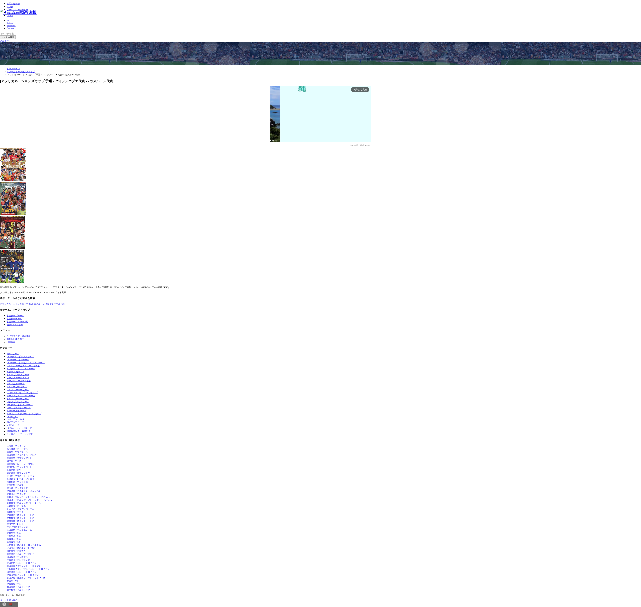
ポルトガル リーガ (16, 383)
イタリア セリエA (15, 371)
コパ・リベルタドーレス (19, 407)
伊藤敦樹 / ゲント (15, 584)
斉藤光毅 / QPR (14, 470)
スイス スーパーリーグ (18, 389)
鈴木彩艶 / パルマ (15, 485)
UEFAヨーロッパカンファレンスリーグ (26, 362)
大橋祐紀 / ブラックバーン (19, 467)
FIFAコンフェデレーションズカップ (24, 413)
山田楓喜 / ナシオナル (17, 557)
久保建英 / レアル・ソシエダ (20, 479)
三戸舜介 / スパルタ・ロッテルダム (24, 545)
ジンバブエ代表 (57, 304)
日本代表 (11, 342)
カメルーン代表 (41, 304)
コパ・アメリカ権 (15, 419)
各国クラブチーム (15, 315)
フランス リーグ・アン (18, 377)
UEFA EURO (12, 416)
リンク (10, 6)
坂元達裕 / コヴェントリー (19, 473)
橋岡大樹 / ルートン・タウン (20, 464)
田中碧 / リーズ (14, 461)
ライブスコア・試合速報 (19, 336)
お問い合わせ (13, 3)
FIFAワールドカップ (16, 410)
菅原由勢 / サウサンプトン (19, 458)
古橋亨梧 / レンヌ (15, 524)
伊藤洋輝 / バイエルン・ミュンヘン (24, 491)
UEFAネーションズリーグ (19, 428)
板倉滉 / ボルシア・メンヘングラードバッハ (28, 497)
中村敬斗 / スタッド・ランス (20, 518)
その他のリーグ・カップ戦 (20, 434)
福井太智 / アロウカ (16, 551)
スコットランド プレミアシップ (22, 392)
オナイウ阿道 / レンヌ (17, 527)
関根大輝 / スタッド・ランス (20, 521)
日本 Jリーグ (13, 353)
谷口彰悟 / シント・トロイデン (22, 563)
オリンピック (13, 425)
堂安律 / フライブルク (17, 488)
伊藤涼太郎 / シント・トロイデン (23, 575)
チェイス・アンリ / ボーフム (20, 509)
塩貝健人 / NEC (14, 539)
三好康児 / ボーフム (16, 506)
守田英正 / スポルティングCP (21, 548)
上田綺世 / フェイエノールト (20, 530)
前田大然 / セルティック (18, 587)
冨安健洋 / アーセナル (17, 449)
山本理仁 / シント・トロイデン (22, 572)
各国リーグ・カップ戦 (17, 321)
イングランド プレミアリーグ (21, 368)
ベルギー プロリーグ (17, 386)
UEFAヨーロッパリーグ (18, 359)
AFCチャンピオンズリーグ (20, 404)
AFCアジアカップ (15, 422)
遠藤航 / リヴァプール (17, 452)
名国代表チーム (14, 318)
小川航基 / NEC (14, 536)
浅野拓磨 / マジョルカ (17, 482)
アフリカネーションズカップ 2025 (16, 304)
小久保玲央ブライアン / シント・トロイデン (28, 569)
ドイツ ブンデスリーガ (18, 374)
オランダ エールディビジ (19, 380)
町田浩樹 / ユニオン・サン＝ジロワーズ (26, 578)
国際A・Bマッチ (15, 324)
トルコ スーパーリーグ (18, 398)
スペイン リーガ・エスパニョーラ (23, 365)
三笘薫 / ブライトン (16, 446)
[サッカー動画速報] (18, 12)
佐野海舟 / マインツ (16, 494)
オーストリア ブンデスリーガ (21, 395)
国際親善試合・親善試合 (19, 431)
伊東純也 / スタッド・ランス (20, 515)
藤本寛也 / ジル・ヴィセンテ (20, 554)
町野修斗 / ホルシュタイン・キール (24, 503)
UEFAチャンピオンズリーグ (20, 356)
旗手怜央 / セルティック (18, 590)
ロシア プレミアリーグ (18, 401)
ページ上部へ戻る (8, 600)
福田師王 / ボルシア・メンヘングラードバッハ (29, 500)
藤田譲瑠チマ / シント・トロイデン (24, 566)
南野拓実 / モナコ (15, 512)
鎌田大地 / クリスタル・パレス (22, 455)
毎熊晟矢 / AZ (13, 542)
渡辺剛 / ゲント (14, 581)
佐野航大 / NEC (14, 533)
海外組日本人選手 (15, 339)
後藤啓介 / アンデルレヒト (19, 560)
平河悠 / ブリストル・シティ (20, 476)
